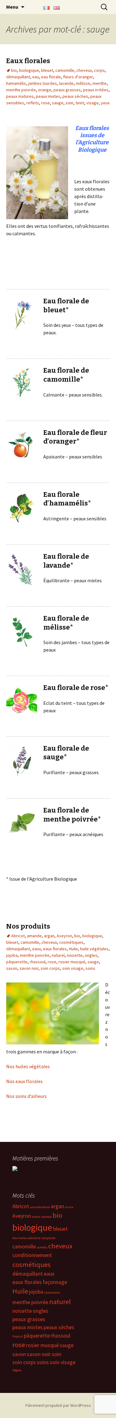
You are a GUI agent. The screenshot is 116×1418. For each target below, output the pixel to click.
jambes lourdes (42, 83)
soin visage (72, 968)
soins (90, 968)
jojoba (12, 955)
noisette (75, 955)
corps (99, 70)
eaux (36, 949)
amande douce (40, 1207)
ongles (91, 955)
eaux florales (55, 949)
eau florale (51, 77)
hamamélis (16, 83)
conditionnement (32, 1255)
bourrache (19, 1238)
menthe (99, 83)
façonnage (55, 1282)
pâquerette (17, 962)
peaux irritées (96, 90)
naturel (58, 955)
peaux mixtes (48, 96)
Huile (73, 949)
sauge (57, 103)
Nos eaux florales (24, 1081)
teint (79, 103)
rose (45, 103)
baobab (46, 1217)
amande (34, 936)
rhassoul (37, 962)
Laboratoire (52, 1292)
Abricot (18, 936)
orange (44, 90)
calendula (34, 1238)
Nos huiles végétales (28, 1066)
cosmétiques (71, 942)
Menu (12, 7)
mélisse (83, 83)
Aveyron (64, 936)
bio (14, 70)
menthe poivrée (21, 90)
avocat (36, 1217)
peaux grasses (67, 90)
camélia (42, 1247)
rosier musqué (71, 962)
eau (35, 77)
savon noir (28, 968)
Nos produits (28, 926)
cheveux (84, 70)
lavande (66, 83)
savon (11, 968)
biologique (29, 70)
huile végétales (94, 949)
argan (49, 936)
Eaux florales (28, 61)
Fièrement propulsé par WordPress (58, 1405)
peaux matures (20, 96)
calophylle (48, 1238)
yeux (105, 103)
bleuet (47, 70)
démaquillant (18, 77)
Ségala (16, 1370)
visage (92, 103)
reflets (32, 103)
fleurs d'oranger (78, 77)
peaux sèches (75, 96)
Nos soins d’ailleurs (26, 1096)
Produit (17, 1336)
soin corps (50, 968)
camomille (64, 70)
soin (69, 103)
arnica (69, 1207)
